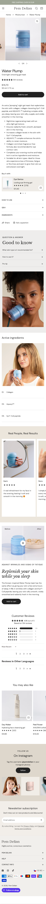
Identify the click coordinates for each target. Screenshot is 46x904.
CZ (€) (39, 870)
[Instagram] (7, 870)
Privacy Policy (29, 826)
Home (8, 15)
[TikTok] (13, 870)
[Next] (26, 63)
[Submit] (41, 820)
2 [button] (20, 654)
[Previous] (19, 63)
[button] (41, 8)
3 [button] (23, 654)
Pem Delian (12, 885)
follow (23, 770)
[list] (23, 42)
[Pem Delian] (23, 8)
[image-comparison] (23, 543)
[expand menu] (3, 8)
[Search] (36, 8)
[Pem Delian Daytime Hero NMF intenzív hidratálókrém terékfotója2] (30, 786)
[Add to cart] (40, 187)
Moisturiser (20, 15)
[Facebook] (2, 870)
